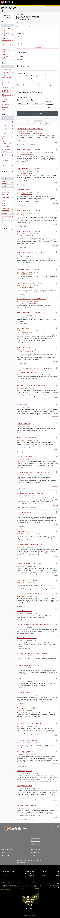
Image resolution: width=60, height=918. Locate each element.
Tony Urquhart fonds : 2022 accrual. (29, 313)
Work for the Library (36, 849)
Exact (48, 107)
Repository (20, 59)
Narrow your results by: (7, 16)
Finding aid (48, 76)
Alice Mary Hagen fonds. (25, 752)
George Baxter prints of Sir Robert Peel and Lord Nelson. (35, 625)
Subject (4, 171)
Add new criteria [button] (22, 52)
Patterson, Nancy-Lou (7, 100)
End (32, 100)
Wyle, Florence (7, 126)
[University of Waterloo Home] (7, 2)
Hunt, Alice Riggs (7, 137)
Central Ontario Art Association (7, 91)
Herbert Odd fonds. (23, 424)
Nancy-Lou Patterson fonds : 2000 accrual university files (35, 368)
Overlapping (50, 104)
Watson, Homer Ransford (7, 132)
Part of (4, 22)
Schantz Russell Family (7, 95)
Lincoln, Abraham (7, 155)
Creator (4, 63)
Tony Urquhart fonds (7, 29)
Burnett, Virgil (7, 73)
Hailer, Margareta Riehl (7, 142)
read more (55, 142)
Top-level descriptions (25, 92)
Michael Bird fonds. (23, 692)
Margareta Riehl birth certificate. (28, 580)
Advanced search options (24, 27)
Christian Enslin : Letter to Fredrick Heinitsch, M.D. (34, 472)
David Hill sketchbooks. (25, 457)
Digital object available (35, 77)
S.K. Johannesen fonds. (7, 50)
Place (3, 166)
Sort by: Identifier (38, 123)
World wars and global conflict (7, 217)
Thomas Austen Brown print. (27, 638)
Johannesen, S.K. (7, 83)
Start (18, 100)
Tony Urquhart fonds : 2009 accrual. (29, 150)
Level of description (5, 230)
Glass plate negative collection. (27, 740)
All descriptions (37, 92)
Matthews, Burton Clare (7, 159)
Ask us (33, 855)
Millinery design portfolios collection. (29, 723)
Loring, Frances (7, 129)
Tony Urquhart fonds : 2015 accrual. (29, 231)
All (2, 25)
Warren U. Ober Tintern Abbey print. (29, 563)
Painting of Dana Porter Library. (27, 708)
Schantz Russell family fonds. (7, 45)
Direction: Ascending (52, 123)
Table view (38, 121)
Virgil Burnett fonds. (7, 34)
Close (24, 14)
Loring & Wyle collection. (25, 531)
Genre (4, 223)
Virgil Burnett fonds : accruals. (27, 189)
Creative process (7, 182)
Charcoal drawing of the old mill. (28, 665)
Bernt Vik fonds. (22, 405)
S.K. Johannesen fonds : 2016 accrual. (29, 283)
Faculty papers (7, 198)
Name (3, 114)
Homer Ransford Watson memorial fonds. (31, 385)
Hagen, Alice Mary (7, 108)
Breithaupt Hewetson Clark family (7, 77)
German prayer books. (24, 771)
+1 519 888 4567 (7, 875)
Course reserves (35, 841)
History (7, 201)
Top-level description (23, 66)
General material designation (46, 85)
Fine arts (7, 178)
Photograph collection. (24, 786)
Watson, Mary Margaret (7, 150)
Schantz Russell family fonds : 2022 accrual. (31, 299)
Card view (30, 121)
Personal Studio (7, 105)
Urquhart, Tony (7, 70)
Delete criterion (37, 47)
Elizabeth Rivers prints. (24, 611)
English (7, 186)
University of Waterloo (7, 122)
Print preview (21, 121)
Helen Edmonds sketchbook (26, 437)
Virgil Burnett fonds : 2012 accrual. (28, 169)
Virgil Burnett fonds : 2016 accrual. (28, 269)
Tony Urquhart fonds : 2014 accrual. (29, 210)
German (7, 213)
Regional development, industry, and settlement (7, 191)
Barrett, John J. (7, 146)
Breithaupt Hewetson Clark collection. (7, 40)
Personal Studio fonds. (24, 512)
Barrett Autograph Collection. (27, 805)
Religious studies (7, 204)
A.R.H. (19, 679)
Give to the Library (36, 852)
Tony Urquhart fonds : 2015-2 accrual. (29, 252)
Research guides (35, 838)
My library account (36, 844)
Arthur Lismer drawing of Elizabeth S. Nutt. (31, 593)
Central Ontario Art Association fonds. (30, 544)
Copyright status (21, 85)
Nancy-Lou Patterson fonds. (7, 56)
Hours (3, 852)
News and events (6, 855)
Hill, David (7, 87)
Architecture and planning (7, 209)
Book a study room (6, 849)
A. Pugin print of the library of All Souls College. (33, 653)
